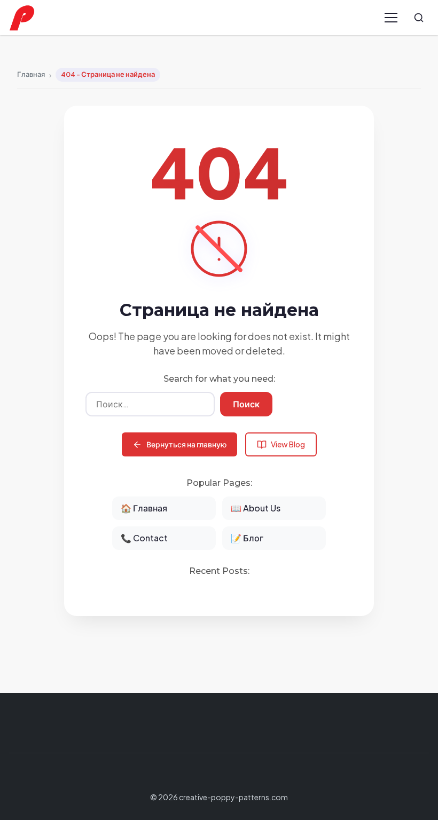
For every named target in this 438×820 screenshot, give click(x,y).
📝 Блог (247, 537)
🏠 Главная (144, 508)
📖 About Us (255, 508)
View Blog (288, 444)
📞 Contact (144, 537)
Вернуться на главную (186, 444)
